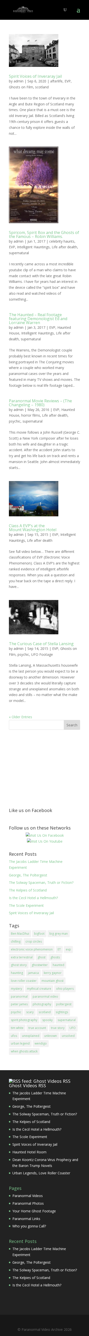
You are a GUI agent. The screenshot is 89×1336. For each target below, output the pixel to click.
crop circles (33, 941)
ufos (14, 1036)
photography (42, 1004)
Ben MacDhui (20, 933)
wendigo (41, 1043)
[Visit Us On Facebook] (44, 835)
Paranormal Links (26, 1218)
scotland (42, 87)
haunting (17, 973)
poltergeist (63, 1004)
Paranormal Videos (27, 1195)
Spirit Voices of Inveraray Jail (35, 76)
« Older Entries (20, 717)
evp (68, 949)
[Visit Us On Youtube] (45, 841)
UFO (72, 1028)
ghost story (19, 965)
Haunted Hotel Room (29, 1152)
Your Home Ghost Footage (34, 1211)
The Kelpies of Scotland (28, 890)
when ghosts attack (24, 1051)
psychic (15, 421)
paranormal (19, 996)
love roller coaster (24, 981)
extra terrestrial (22, 957)
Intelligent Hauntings (33, 247)
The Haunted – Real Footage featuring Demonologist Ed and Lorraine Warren (38, 318)
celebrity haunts (61, 241)
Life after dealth (64, 247)
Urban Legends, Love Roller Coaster (41, 1173)
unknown (50, 1036)
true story (58, 1028)
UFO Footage (42, 654)
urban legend (20, 1043)
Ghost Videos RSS (27, 1085)
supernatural (19, 253)
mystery (16, 989)
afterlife (56, 81)
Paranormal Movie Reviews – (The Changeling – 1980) (40, 402)
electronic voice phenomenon (32, 949)
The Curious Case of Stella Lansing (41, 643)
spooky (47, 1020)
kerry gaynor (53, 973)
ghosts (55, 957)
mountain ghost (53, 981)
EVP (68, 81)
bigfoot (39, 933)
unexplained (30, 1036)
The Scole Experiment (26, 905)
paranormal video (45, 996)
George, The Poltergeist (28, 875)
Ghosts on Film (21, 87)
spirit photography (24, 1020)
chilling (16, 941)
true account (37, 1028)
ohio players (65, 989)
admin (18, 81)
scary (30, 1012)
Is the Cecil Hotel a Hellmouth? (33, 897)
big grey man (58, 933)
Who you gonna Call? (29, 1226)
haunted (58, 965)
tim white (17, 1028)
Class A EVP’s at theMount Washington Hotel (32, 527)
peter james (19, 1004)
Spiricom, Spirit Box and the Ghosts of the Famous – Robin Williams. (44, 234)
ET (59, 949)
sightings (62, 1012)
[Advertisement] (46, 768)
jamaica (33, 973)
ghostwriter (40, 965)
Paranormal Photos (28, 1203)
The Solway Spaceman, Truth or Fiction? (41, 882)
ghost (41, 957)
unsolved (68, 1036)
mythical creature (39, 989)
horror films (30, 415)
